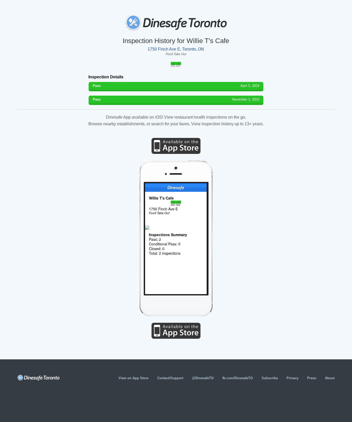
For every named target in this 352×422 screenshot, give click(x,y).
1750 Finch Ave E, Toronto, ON (176, 49)
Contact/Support (170, 378)
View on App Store (133, 378)
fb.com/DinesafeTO (237, 378)
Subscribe (270, 378)
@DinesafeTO (203, 378)
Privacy (292, 378)
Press (311, 378)
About (329, 378)
